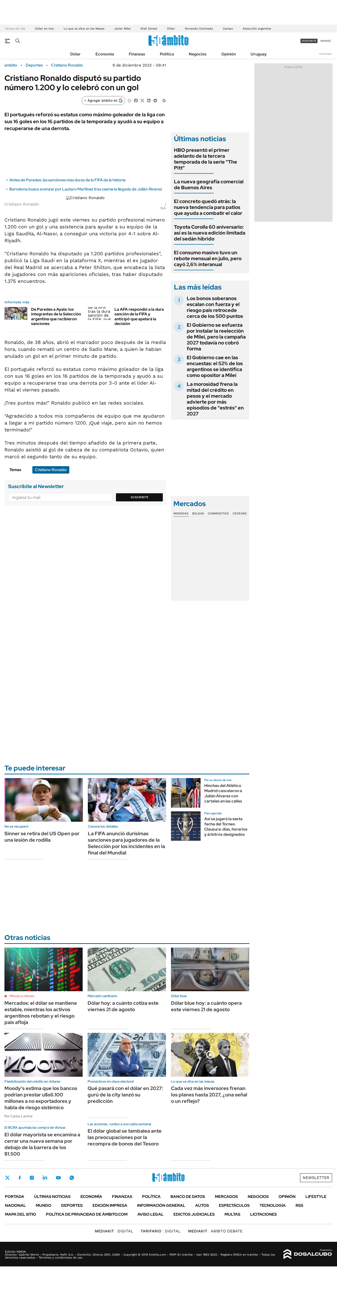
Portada (14, 1196)
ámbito (10, 65)
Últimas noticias (52, 1196)
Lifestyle (315, 1196)
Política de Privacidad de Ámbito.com (87, 1214)
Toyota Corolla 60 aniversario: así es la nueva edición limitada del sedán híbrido (209, 233)
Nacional (15, 1205)
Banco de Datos (187, 1196)
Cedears (240, 513)
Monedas (180, 513)
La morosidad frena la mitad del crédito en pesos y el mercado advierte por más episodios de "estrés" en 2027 (215, 399)
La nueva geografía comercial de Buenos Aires (208, 184)
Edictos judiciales (194, 1214)
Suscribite (140, 497)
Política (167, 54)
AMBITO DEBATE (215, 1231)
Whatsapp (72, 1178)
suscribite (309, 40)
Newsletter (325, 53)
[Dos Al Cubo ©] (307, 1254)
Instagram (32, 1178)
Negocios (197, 54)
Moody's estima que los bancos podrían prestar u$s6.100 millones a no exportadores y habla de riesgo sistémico (40, 1098)
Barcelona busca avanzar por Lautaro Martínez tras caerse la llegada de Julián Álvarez (85, 189)
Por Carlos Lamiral (18, 1116)
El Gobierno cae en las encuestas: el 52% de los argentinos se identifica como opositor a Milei (215, 366)
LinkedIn (45, 1178)
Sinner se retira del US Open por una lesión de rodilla (41, 836)
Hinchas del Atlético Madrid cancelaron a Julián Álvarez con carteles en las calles (223, 793)
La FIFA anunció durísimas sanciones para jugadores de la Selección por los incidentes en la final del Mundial (126, 843)
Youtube (58, 1178)
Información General (161, 1205)
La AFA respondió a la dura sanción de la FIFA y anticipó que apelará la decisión (139, 316)
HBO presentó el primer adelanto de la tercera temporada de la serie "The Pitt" (205, 159)
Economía (104, 54)
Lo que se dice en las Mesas (84, 28)
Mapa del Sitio (20, 1214)
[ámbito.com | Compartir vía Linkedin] (149, 100)
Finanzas (137, 54)
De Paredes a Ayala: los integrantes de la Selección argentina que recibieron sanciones (56, 316)
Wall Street (148, 28)
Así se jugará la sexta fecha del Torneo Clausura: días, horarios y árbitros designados (225, 826)
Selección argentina (257, 28)
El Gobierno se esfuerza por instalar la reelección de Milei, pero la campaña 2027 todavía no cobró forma (216, 337)
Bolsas (198, 513)
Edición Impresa (110, 1205)
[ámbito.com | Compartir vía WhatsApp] (129, 100)
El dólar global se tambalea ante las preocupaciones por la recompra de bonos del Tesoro (125, 1137)
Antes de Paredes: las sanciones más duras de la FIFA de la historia (67, 180)
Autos (202, 1205)
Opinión (228, 54)
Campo (228, 28)
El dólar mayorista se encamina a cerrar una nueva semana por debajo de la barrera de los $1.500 (42, 1144)
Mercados (226, 1196)
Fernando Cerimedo (199, 28)
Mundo (43, 1205)
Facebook (20, 1178)
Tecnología (273, 1205)
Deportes (34, 65)
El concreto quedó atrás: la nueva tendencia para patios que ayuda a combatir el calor (208, 207)
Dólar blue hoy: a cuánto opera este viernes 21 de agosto (206, 1006)
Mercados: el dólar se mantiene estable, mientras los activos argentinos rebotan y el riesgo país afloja (40, 1012)
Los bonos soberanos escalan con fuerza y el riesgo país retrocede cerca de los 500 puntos (215, 307)
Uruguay (259, 54)
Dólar (171, 28)
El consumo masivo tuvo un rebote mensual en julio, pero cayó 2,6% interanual (208, 258)
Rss (299, 1205)
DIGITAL (114, 1231)
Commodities (218, 513)
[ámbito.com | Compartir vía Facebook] (136, 100)
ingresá (325, 40)
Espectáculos (234, 1205)
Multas (232, 1214)
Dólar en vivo (44, 28)
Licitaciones (263, 1214)
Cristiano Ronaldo (67, 65)
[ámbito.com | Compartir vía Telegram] (155, 100)
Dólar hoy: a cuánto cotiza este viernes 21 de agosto (123, 1006)
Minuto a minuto (21, 996)
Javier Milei (122, 28)
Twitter (7, 1178)
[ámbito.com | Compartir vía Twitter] (142, 100)
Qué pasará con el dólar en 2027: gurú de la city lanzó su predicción (125, 1094)
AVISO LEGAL (150, 1214)
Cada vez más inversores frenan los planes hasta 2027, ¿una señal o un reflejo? (209, 1094)
